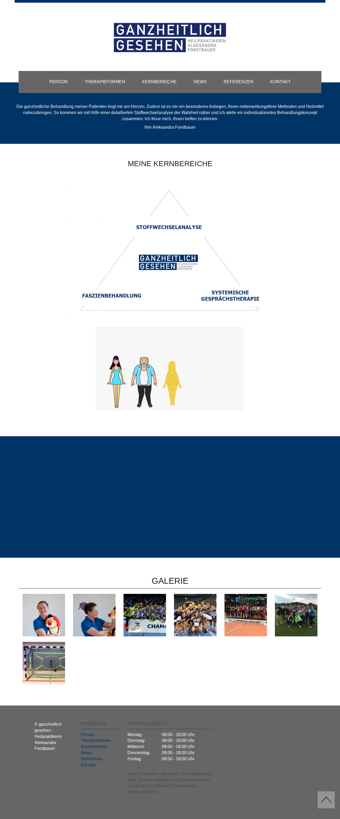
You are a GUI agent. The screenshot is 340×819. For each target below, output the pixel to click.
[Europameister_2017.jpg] (145, 615)
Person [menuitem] (58, 81)
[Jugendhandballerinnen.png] (296, 615)
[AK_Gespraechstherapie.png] (44, 615)
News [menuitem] (200, 81)
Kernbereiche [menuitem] (159, 81)
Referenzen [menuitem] (238, 81)
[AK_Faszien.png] (94, 615)
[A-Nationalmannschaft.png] (195, 615)
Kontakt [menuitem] (280, 81)
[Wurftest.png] (44, 663)
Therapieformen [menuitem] (105, 81)
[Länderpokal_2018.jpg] (245, 615)
